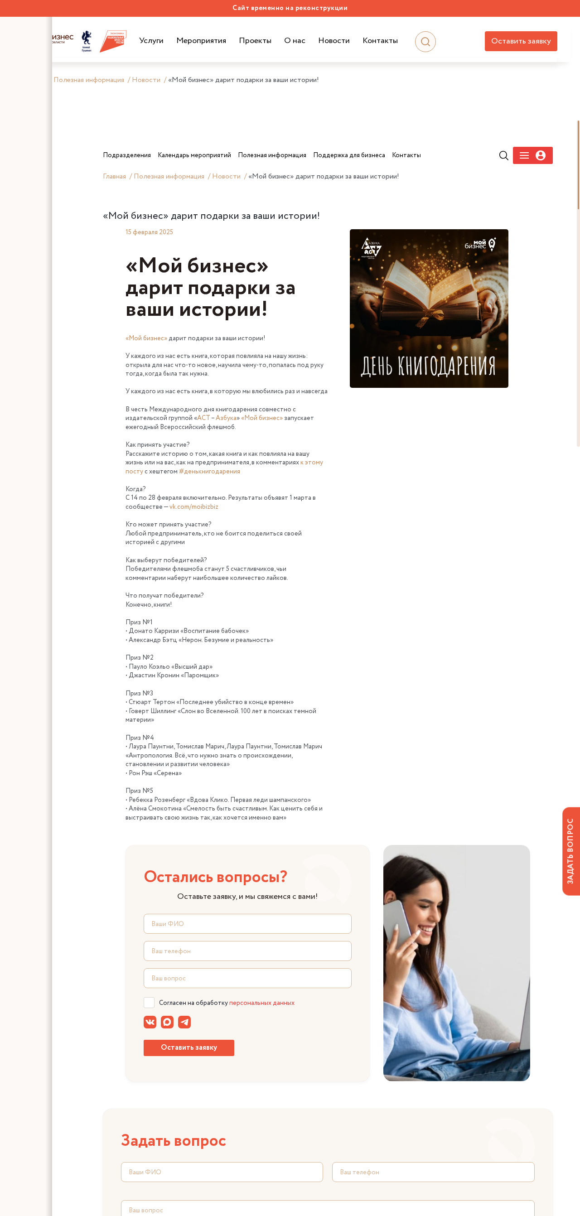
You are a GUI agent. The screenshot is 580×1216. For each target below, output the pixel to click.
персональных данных (262, 1003)
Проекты (255, 41)
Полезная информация (88, 80)
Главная (114, 176)
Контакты (380, 41)
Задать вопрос (571, 851)
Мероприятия (201, 41)
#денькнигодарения (209, 471)
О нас (294, 41)
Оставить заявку (521, 41)
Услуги (151, 41)
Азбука (226, 418)
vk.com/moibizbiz (193, 506)
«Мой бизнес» (146, 338)
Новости (334, 41)
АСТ (203, 418)
